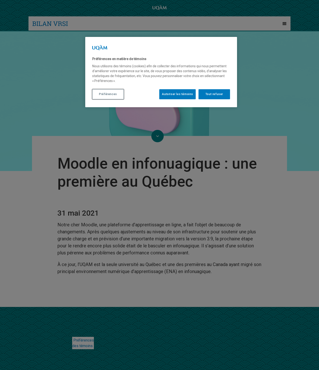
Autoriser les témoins (177, 94)
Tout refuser (214, 94)
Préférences (108, 94)
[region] (161, 72)
